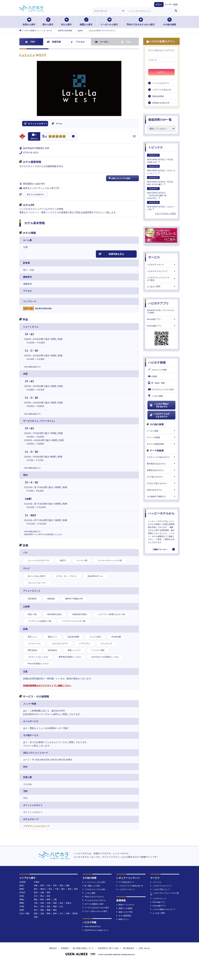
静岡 (48, 899)
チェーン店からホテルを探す (96, 911)
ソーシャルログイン (160, 83)
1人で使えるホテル (155, 477)
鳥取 (48, 906)
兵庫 (42, 903)
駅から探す (48, 24)
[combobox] (149, 11)
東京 (35, 889)
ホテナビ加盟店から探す (94, 904)
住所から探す (29, 24)
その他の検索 (169, 24)
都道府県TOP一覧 (160, 119)
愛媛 (48, 910)
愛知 (35, 899)
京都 (48, 903)
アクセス (80, 41)
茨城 (69, 889)
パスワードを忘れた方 (161, 89)
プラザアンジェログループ (36, 826)
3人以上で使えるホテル (157, 483)
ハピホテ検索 (157, 362)
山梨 (42, 892)
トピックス (155, 147)
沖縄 (35, 917)
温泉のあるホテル (154, 490)
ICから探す (66, 24)
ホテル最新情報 (125, 916)
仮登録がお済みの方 (160, 103)
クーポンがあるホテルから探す (97, 907)
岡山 (35, 906)
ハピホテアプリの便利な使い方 (131, 886)
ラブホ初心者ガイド (126, 882)
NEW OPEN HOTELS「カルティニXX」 (161, 205)
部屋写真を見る (116, 254)
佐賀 (42, 913)
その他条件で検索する (156, 496)
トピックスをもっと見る (165, 213)
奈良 (61, 903)
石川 (35, 896)
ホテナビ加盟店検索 (155, 444)
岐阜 (42, 899)
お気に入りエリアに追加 (120, 178)
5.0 (44, 136)
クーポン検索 (152, 431)
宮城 (61, 885)
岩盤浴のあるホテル (155, 470)
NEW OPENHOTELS (93, 926)
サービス (154, 257)
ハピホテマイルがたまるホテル (161, 415)
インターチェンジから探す (95, 882)
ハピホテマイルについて (157, 271)
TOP (32, 41)
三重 (55, 899)
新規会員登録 (158, 96)
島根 (55, 906)
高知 (55, 910)
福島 (67, 885)
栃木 (63, 889)
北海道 (36, 882)
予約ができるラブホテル (94, 897)
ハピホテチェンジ (160, 898)
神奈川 (43, 889)
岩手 (55, 885)
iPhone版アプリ (154, 319)
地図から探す (86, 24)
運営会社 (53, 948)
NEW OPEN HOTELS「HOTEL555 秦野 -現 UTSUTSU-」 (156, 193)
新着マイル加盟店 (126, 908)
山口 (61, 906)
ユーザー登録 (171, 4)
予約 (128, 41)
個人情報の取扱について (83, 948)
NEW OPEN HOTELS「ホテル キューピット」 (161, 169)
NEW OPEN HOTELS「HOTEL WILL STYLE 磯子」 (160, 181)
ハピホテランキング (155, 264)
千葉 (56, 889)
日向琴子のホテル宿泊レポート (97, 930)
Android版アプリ (154, 326)
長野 (48, 892)
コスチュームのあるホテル (158, 457)
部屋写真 (56, 41)
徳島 (42, 910)
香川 (35, 910)
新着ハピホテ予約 (126, 912)
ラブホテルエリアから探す (163, 389)
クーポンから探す (109, 24)
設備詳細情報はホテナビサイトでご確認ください (47, 685)
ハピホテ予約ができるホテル (161, 405)
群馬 (76, 889)
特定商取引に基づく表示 (108, 948)
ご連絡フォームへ (159, 549)
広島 (42, 906)
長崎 (48, 913)
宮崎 (67, 913)
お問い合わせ (144, 948)
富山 (42, 896)
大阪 (35, 903)
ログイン (161, 72)
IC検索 (154, 376)
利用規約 (65, 948)
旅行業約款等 (128, 948)
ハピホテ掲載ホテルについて (164, 909)
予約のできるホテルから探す (140, 24)
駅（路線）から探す (92, 886)
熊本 (55, 913)
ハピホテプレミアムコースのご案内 (158, 278)
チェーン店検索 (153, 437)
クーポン (104, 41)
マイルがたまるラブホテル (95, 900)
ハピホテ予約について (161, 889)
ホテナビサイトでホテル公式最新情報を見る (41, 166)
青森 (35, 885)
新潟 (35, 892)
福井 (48, 896)
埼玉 (50, 889)
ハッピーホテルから (161, 513)
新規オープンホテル (126, 905)
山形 (48, 885)
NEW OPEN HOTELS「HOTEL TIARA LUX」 (160, 158)
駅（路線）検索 (158, 383)
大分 (61, 913)
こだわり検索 (157, 396)
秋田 (42, 885)
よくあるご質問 (153, 286)
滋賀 (55, 903)
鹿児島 (75, 913)
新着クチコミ (124, 919)
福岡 (35, 913)
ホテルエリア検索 (159, 370)
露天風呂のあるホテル (156, 463)
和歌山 (68, 903)
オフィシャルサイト (35, 194)
